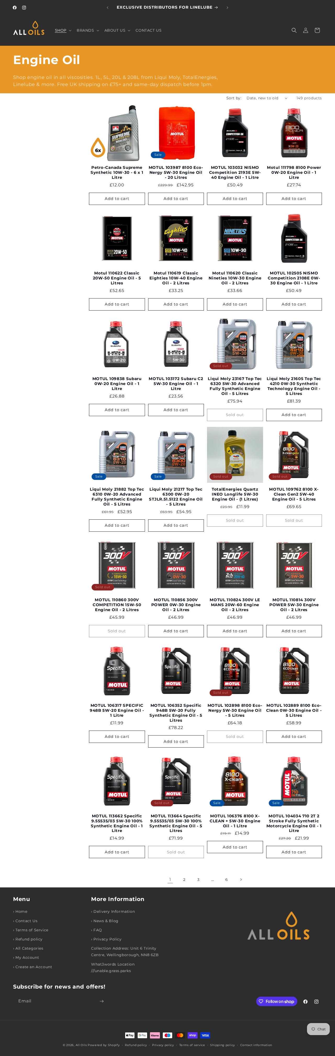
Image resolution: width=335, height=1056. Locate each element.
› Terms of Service (30, 930)
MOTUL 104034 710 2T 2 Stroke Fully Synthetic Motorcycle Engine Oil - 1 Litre (294, 823)
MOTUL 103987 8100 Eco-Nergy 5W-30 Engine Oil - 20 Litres (176, 172)
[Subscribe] (101, 1001)
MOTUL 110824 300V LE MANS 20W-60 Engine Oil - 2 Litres (235, 605)
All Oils (81, 1045)
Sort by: (233, 98)
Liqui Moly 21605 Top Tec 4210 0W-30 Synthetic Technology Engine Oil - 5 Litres (294, 386)
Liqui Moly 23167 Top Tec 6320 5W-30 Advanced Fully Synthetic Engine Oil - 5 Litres (235, 386)
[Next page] (241, 879)
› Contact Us (25, 921)
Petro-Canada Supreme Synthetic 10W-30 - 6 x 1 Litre (117, 172)
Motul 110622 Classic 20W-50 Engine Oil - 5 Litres (117, 278)
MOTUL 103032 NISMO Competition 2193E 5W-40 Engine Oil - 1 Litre (235, 172)
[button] (63, 30)
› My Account (26, 957)
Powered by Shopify (104, 1045)
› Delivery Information (113, 911)
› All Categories (28, 948)
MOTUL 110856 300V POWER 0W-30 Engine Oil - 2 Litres (176, 605)
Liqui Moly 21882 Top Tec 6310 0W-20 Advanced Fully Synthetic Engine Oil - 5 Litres (117, 497)
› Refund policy (28, 939)
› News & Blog (105, 921)
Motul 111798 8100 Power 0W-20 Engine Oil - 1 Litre (294, 172)
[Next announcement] (227, 8)
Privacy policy (163, 1045)
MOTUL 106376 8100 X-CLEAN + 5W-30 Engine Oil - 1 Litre (235, 821)
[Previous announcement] (107, 8)
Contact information (256, 1045)
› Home (20, 911)
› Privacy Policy (106, 939)
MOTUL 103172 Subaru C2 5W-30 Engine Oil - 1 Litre (176, 383)
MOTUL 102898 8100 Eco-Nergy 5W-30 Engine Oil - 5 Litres (235, 710)
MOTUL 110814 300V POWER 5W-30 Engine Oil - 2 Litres (294, 605)
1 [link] (170, 879)
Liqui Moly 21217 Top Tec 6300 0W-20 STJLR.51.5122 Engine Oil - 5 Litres (176, 497)
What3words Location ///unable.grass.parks (113, 967)
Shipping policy (222, 1045)
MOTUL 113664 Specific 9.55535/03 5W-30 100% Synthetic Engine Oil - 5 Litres (175, 823)
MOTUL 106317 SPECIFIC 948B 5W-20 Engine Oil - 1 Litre (117, 710)
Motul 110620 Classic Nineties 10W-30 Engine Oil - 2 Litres (235, 278)
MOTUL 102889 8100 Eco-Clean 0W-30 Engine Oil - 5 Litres (294, 710)
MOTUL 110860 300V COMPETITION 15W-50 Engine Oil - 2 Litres (117, 605)
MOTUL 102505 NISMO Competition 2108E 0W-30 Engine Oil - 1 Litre (294, 278)
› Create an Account (32, 967)
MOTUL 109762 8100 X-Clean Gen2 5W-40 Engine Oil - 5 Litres (294, 494)
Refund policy (136, 1045)
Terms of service (192, 1045)
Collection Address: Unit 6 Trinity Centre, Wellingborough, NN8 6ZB (125, 951)
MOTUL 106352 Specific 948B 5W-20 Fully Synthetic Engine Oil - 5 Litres (175, 713)
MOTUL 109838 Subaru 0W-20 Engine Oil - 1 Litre (117, 383)
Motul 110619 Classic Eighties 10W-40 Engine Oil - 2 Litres (175, 278)
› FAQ (96, 930)
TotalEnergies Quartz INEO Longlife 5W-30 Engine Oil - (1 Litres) (235, 494)
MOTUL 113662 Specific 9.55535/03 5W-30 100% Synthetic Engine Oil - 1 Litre (117, 823)
